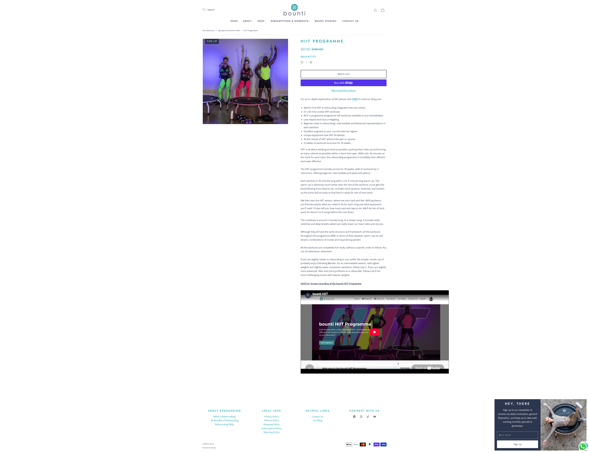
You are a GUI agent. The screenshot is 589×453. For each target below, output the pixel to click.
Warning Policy (272, 432)
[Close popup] (583, 402)
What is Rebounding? (224, 416)
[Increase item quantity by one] (311, 63)
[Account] (375, 9)
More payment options (344, 90)
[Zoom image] (245, 82)
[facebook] (354, 416)
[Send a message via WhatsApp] (582, 446)
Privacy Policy (271, 416)
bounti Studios (325, 21)
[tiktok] (367, 416)
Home (234, 21)
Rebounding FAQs (224, 424)
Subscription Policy (271, 428)
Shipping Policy (271, 424)
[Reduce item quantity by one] (302, 63)
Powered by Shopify (209, 448)
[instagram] (361, 416)
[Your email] (517, 435)
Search (211, 9)
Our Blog (317, 420)
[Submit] (205, 9)
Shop (261, 21)
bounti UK (211, 444)
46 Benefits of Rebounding (225, 420)
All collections (208, 30)
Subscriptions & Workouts (289, 21)
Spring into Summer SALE (229, 30)
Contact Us (350, 21)
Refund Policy (271, 420)
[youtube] (374, 416)
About (247, 21)
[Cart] (383, 9)
